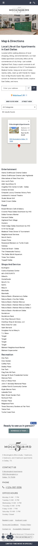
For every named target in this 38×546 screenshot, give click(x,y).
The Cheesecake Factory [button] (10, 251)
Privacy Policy (25, 525)
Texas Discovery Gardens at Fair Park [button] (15, 406)
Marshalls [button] (5, 290)
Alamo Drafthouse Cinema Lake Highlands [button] (17, 175)
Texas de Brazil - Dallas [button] (10, 249)
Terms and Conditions (10, 525)
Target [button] (3, 336)
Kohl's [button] (3, 285)
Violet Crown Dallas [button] (8, 201)
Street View (27, 101)
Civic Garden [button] (6, 361)
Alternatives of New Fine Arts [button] (12, 178)
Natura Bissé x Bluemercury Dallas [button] (14, 296)
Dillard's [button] (4, 276)
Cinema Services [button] (7, 190)
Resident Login (7, 520)
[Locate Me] (29, 88)
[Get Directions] (34, 88)
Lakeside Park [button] (6, 392)
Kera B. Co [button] (5, 282)
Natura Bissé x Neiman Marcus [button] (13, 302)
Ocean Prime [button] (6, 240)
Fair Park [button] (4, 369)
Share (34, 423)
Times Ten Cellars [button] (8, 257)
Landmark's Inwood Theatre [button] (12, 195)
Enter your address (11, 88)
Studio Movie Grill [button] (8, 198)
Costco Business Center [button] (10, 271)
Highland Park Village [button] (9, 220)
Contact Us (6, 529)
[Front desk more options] (3, 537)
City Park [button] (4, 358)
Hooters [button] (4, 223)
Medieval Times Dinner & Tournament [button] (15, 232)
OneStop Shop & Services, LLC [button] (13, 322)
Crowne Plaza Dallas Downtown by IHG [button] (16, 212)
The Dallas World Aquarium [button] (11, 254)
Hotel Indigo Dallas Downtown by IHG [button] (15, 226)
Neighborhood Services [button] (10, 234)
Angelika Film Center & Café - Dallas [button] (15, 187)
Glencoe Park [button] (6, 378)
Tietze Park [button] (5, 409)
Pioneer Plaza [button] (6, 401)
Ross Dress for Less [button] (8, 325)
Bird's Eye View (13, 101)
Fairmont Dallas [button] (7, 217)
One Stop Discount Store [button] (10, 319)
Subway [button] (4, 246)
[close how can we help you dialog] (31, 537)
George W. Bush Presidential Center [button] (14, 375)
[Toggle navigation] (3, 2)
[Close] (28, 121)
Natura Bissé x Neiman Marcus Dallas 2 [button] (16, 308)
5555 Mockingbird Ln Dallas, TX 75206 (18, 140)
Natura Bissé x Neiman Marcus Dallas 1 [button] (16, 305)
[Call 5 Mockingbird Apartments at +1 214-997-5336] (34, 2)
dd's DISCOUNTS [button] (8, 273)
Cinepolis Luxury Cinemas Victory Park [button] (16, 193)
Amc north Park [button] (7, 181)
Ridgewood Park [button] (7, 404)
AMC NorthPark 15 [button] (8, 184)
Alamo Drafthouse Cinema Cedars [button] (14, 173)
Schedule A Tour (18, 431)
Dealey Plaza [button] (6, 367)
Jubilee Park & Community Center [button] (14, 386)
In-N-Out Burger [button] (7, 229)
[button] (31, 2)
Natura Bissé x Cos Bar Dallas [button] (12, 299)
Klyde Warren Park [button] (8, 389)
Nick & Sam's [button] (6, 237)
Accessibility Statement (21, 529)
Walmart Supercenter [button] (9, 350)
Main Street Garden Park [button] (10, 395)
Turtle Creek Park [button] (8, 412)
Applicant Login (21, 520)
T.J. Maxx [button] (5, 333)
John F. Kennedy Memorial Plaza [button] (13, 384)
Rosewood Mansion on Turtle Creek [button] (14, 243)
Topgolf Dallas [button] (6, 260)
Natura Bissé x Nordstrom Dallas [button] (13, 310)
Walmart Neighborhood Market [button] (13, 347)
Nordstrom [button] (5, 313)
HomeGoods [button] (6, 279)
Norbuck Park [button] (6, 398)
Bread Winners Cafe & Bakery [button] (12, 209)
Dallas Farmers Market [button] (10, 214)
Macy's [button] (4, 288)
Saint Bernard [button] (6, 328)
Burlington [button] (5, 268)
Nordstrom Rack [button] (7, 316)
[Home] (18, 446)
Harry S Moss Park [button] (8, 381)
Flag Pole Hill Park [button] (8, 372)
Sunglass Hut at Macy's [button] (10, 330)
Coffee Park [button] (5, 364)
